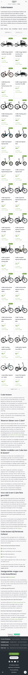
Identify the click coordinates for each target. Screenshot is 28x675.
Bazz (10, 29)
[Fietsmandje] (25, 672)
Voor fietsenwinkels (14, 645)
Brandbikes (15, 29)
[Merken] (1, 1)
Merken (14, 4)
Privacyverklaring (14, 670)
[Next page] (19, 389)
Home (9, 4)
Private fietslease (16, 639)
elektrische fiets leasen (15, 435)
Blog (8, 648)
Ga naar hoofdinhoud (6, 2)
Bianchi (20, 29)
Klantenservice (14, 657)
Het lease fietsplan (22, 642)
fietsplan (19, 528)
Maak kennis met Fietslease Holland (18, 648)
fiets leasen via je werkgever (15, 619)
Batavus (6, 29)
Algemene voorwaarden (14, 667)
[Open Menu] (2, 672)
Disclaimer (14, 672)
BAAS (2, 29)
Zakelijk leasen (13, 642)
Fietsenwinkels (14, 654)
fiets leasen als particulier (17, 602)
